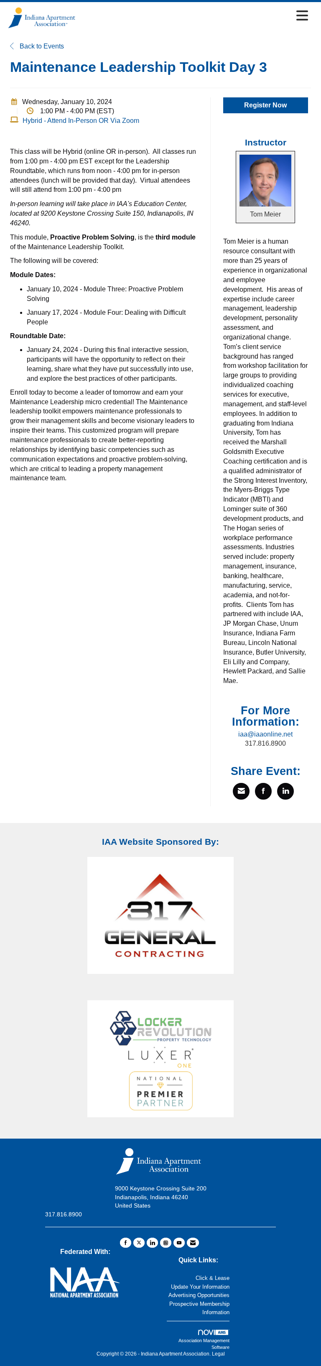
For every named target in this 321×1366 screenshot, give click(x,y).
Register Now (265, 105)
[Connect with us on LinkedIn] (152, 1243)
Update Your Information (200, 1287)
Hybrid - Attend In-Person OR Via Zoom (81, 120)
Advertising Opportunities (198, 1295)
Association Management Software (203, 1344)
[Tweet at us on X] (139, 1243)
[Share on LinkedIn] (285, 791)
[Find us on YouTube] (179, 1243)
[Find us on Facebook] (125, 1243)
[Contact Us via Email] (193, 1243)
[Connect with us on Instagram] (165, 1243)
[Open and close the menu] (194, 16)
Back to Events (41, 46)
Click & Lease (212, 1278)
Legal (218, 1354)
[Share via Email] (241, 791)
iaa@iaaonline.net (265, 734)
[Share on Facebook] (263, 791)
